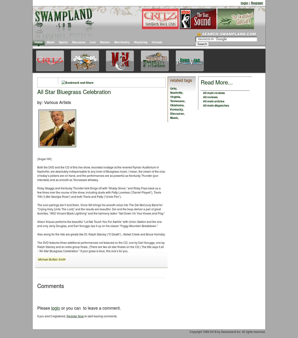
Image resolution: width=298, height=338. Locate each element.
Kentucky (176, 109)
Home (39, 42)
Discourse (79, 42)
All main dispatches (216, 105)
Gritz (173, 88)
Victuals (157, 42)
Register (257, 3)
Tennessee (177, 101)
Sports (63, 42)
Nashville (176, 92)
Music (51, 42)
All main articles (213, 101)
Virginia (175, 97)
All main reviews (214, 93)
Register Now (75, 316)
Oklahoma (177, 105)
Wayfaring (140, 42)
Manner (105, 42)
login (244, 3)
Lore (93, 42)
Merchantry (122, 42)
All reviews (210, 97)
